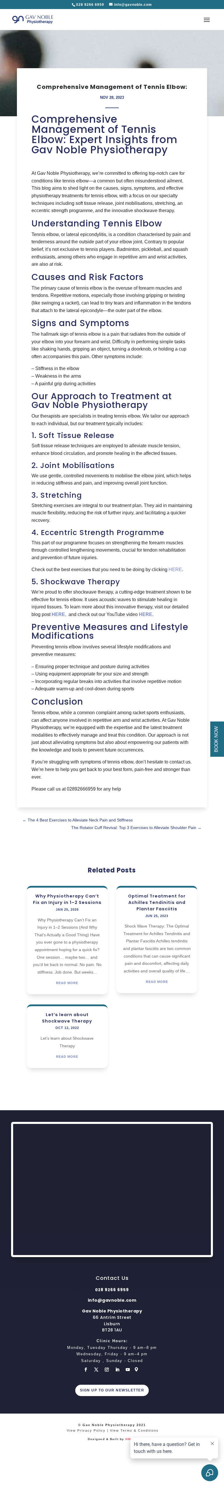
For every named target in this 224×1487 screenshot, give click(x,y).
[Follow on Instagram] (107, 1369)
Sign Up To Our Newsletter (112, 1390)
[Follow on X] (96, 1369)
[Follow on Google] (138, 1369)
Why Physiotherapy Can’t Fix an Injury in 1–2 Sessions (67, 899)
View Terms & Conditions (134, 1430)
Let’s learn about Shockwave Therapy (67, 1018)
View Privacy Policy (86, 1430)
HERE (175, 569)
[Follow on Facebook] (86, 1369)
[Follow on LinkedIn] (117, 1369)
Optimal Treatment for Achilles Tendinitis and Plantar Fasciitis (157, 902)
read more (67, 983)
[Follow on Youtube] (128, 1369)
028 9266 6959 (90, 5)
